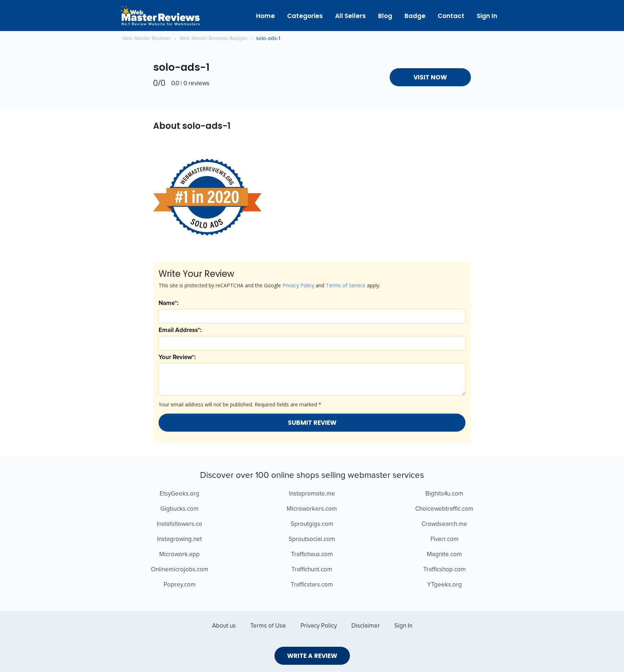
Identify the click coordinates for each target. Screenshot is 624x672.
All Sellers (350, 16)
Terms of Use (268, 626)
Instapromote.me (312, 494)
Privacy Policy (298, 285)
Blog (385, 16)
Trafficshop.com (444, 570)
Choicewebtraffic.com (444, 509)
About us (224, 626)
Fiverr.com (444, 539)
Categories (305, 16)
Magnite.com (444, 554)
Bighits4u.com (444, 494)
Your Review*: (177, 357)
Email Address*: (180, 330)
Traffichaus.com (312, 554)
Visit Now (430, 77)
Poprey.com (180, 585)
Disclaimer (365, 626)
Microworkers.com (312, 509)
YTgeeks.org (444, 585)
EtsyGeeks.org (179, 494)
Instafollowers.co (179, 524)
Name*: (168, 303)
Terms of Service (345, 285)
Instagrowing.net (179, 539)
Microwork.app (179, 554)
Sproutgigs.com (312, 524)
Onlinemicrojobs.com (179, 570)
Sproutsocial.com (312, 539)
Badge (414, 16)
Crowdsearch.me (444, 524)
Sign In (487, 16)
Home (265, 16)
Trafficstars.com (312, 585)
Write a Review (312, 655)
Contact (451, 16)
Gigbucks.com (179, 509)
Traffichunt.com (311, 570)
